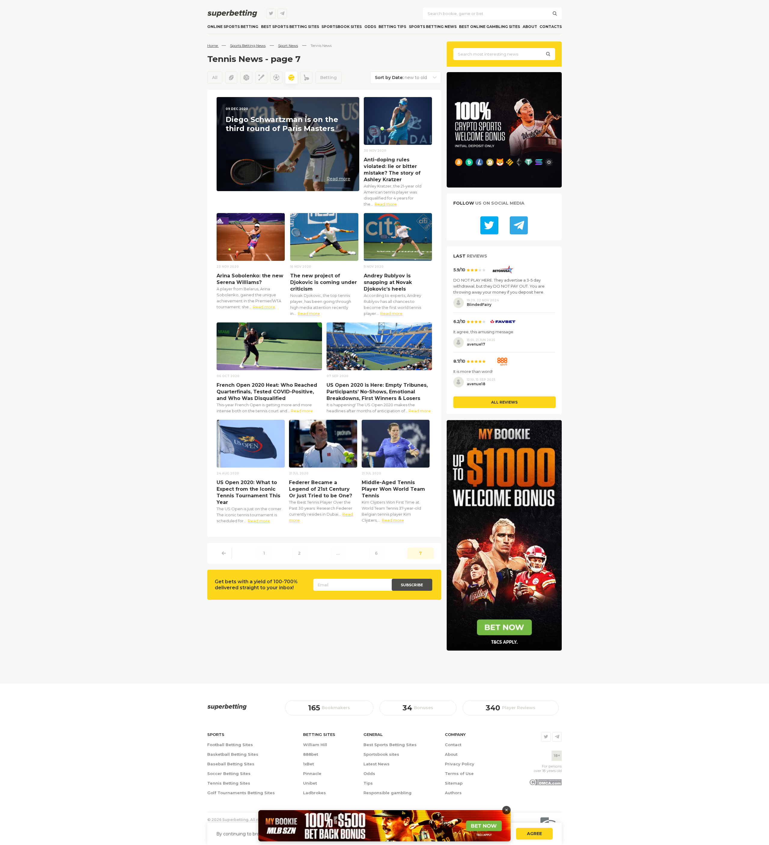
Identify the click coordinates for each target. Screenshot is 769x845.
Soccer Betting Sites (229, 773)
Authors (453, 792)
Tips (368, 783)
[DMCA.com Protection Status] (545, 784)
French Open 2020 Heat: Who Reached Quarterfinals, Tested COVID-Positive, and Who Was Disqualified (267, 391)
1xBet (308, 763)
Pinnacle (312, 773)
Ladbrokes (314, 792)
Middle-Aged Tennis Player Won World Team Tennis (393, 489)
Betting (328, 77)
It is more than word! (473, 371)
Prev (224, 553)
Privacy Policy (459, 763)
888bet (310, 754)
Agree (534, 834)
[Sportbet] (227, 707)
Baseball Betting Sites (230, 763)
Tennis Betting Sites (228, 783)
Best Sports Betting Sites (390, 744)
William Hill (315, 744)
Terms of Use (459, 773)
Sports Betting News (433, 26)
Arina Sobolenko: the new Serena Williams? (250, 279)
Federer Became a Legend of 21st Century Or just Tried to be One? (320, 489)
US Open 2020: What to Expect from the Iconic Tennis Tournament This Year (248, 492)
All (214, 77)
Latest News (376, 763)
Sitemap (454, 783)
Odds (370, 26)
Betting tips (392, 26)
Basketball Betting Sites (232, 754)
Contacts (551, 26)
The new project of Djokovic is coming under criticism (323, 282)
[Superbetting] (232, 13)
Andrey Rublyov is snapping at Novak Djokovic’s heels (388, 282)
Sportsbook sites (341, 26)
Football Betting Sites (230, 744)
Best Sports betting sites (290, 26)
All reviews (504, 402)
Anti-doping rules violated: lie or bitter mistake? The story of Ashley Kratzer (392, 169)
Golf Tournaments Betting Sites (241, 792)
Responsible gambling (387, 792)
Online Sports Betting (232, 26)
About (530, 26)
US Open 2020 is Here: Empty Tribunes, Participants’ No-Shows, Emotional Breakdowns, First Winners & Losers (377, 391)
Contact (453, 744)
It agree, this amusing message (483, 331)
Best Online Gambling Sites (489, 26)
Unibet (310, 783)
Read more (386, 204)
